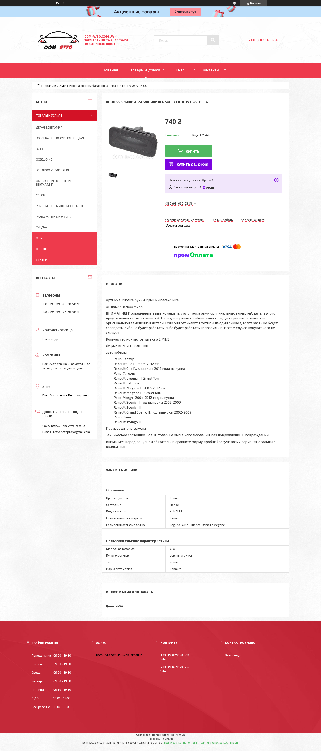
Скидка (41, 227)
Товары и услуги (145, 69)
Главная (111, 69)
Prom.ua (180, 734)
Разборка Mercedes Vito (54, 216)
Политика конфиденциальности (219, 742)
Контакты (210, 69)
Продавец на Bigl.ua (160, 738)
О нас (180, 69)
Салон (40, 195)
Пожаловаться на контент (180, 742)
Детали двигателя (49, 127)
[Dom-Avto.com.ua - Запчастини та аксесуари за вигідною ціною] (58, 50)
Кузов (40, 149)
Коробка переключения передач (60, 138)
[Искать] (213, 40)
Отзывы (42, 249)
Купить (192, 151)
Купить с (185, 164)
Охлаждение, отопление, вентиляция (54, 182)
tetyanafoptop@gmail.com (71, 432)
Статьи (41, 260)
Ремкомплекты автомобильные (60, 206)
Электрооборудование (53, 170)
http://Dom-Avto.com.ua (68, 425)
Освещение (44, 159)
